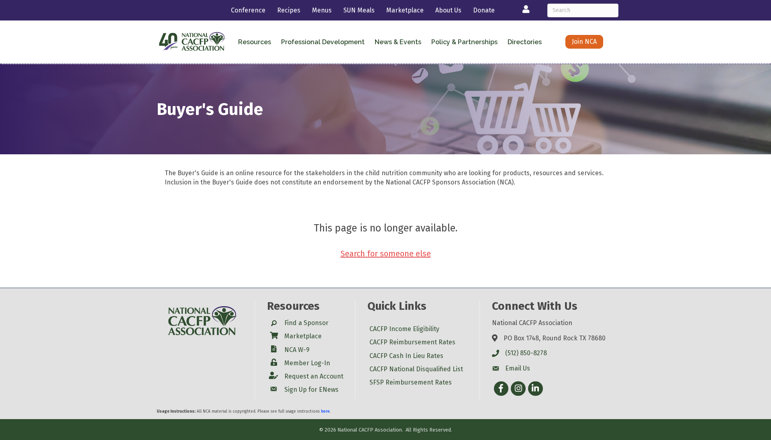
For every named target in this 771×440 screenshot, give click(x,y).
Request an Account (313, 376)
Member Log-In (307, 363)
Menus (322, 10)
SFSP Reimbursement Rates (410, 382)
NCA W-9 (297, 350)
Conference (248, 10)
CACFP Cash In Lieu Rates (406, 356)
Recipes (288, 10)
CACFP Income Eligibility (404, 329)
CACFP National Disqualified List (416, 369)
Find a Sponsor (306, 323)
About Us (448, 10)
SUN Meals (359, 10)
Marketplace (405, 10)
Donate (484, 10)
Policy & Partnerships (464, 42)
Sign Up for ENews (311, 389)
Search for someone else (386, 253)
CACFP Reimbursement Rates (412, 342)
